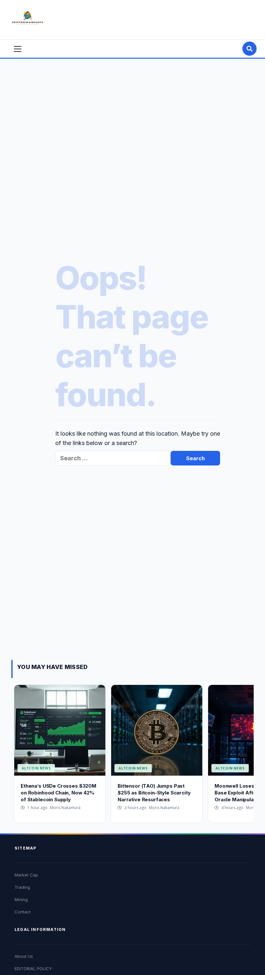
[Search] (249, 48)
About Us (24, 956)
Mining (21, 899)
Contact (23, 911)
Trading (22, 887)
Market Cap (26, 874)
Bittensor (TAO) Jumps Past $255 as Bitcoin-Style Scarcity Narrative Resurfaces (154, 793)
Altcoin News (36, 768)
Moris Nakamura (65, 807)
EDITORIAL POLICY (33, 968)
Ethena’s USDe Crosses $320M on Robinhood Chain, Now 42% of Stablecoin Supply (58, 793)
